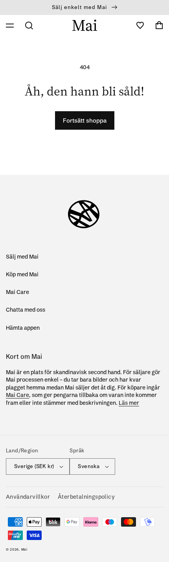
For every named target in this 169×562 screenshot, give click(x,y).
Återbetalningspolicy (86, 496)
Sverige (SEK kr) (34, 466)
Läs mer (129, 402)
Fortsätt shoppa (85, 120)
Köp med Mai (22, 274)
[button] (9, 25)
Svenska (88, 466)
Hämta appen (23, 327)
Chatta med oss (25, 309)
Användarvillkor (28, 496)
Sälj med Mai (22, 256)
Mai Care (17, 292)
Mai (24, 549)
